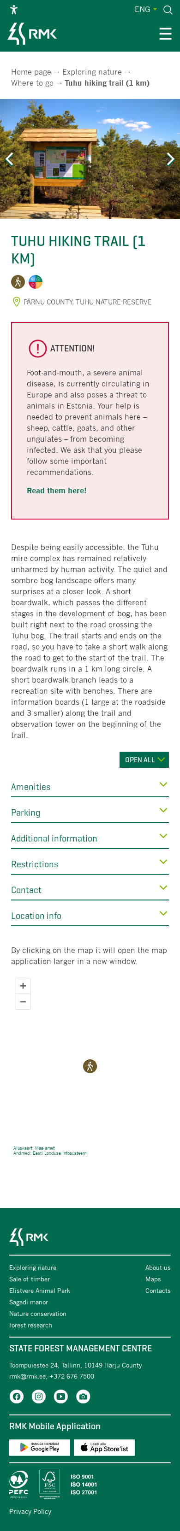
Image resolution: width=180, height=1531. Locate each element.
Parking (25, 812)
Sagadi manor (29, 1301)
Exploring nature (92, 71)
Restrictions (34, 864)
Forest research (30, 1325)
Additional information (54, 838)
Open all (140, 759)
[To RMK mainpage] (32, 35)
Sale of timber (29, 1278)
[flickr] (83, 1398)
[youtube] (61, 1398)
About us (158, 1267)
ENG (142, 9)
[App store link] (104, 1449)
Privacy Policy (30, 1511)
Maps (153, 1278)
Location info (36, 916)
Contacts (158, 1290)
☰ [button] (165, 35)
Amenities (30, 787)
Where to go (32, 83)
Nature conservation (37, 1313)
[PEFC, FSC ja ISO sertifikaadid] (90, 1484)
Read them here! (57, 490)
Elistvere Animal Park (40, 1290)
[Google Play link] (39, 1449)
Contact (26, 890)
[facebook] (16, 1398)
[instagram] (38, 1398)
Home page (31, 71)
